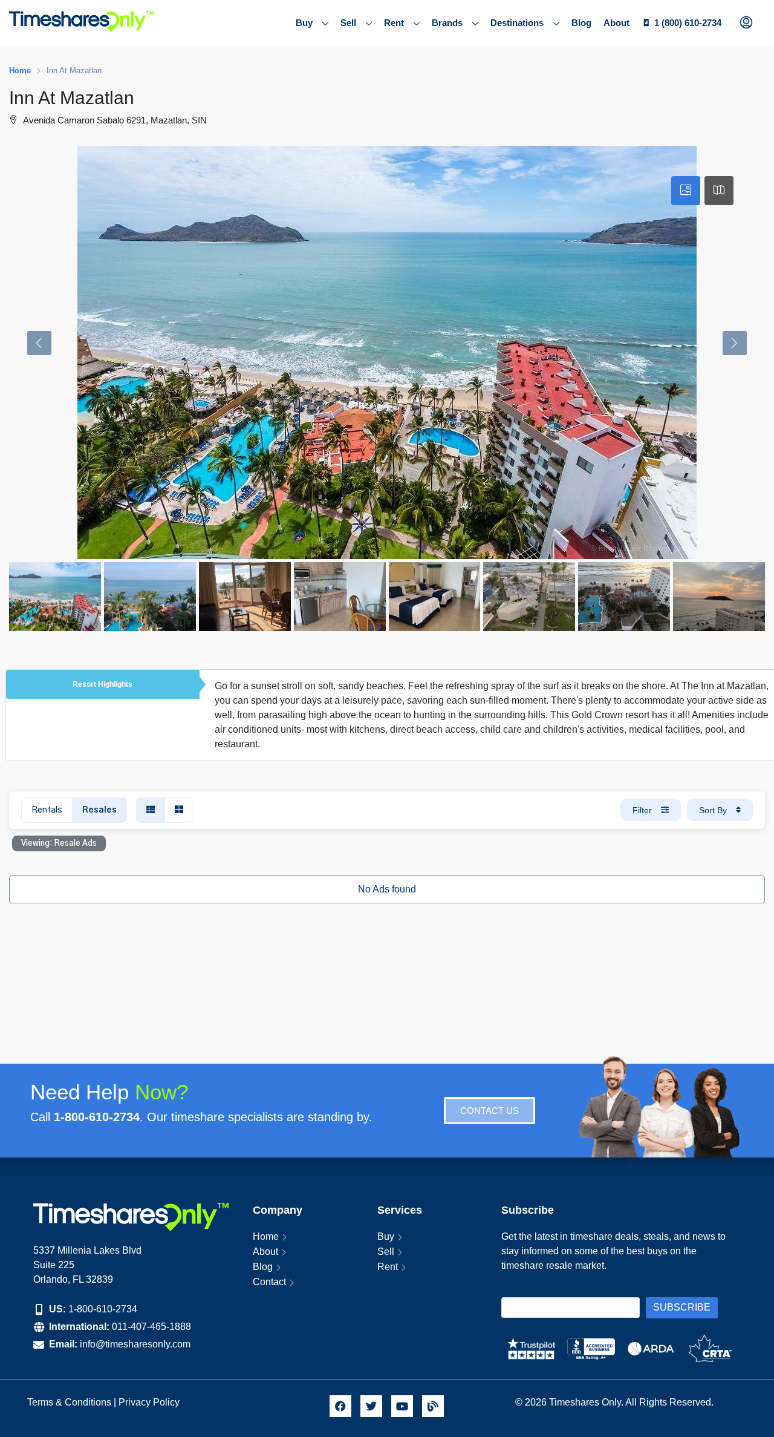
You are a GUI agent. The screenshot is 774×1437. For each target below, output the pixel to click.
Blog (581, 23)
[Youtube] (402, 1406)
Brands (447, 23)
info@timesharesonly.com (135, 1344)
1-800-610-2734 (102, 1309)
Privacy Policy (150, 1402)
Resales (99, 810)
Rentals (46, 810)
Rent (394, 23)
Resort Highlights (102, 684)
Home (266, 1236)
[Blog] (433, 1406)
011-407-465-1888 (151, 1326)
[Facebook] (340, 1406)
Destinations (517, 23)
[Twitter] (371, 1406)
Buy (304, 23)
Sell (348, 23)
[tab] (685, 190)
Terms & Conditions (69, 1402)
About (616, 23)
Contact (269, 1282)
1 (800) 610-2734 (687, 23)
